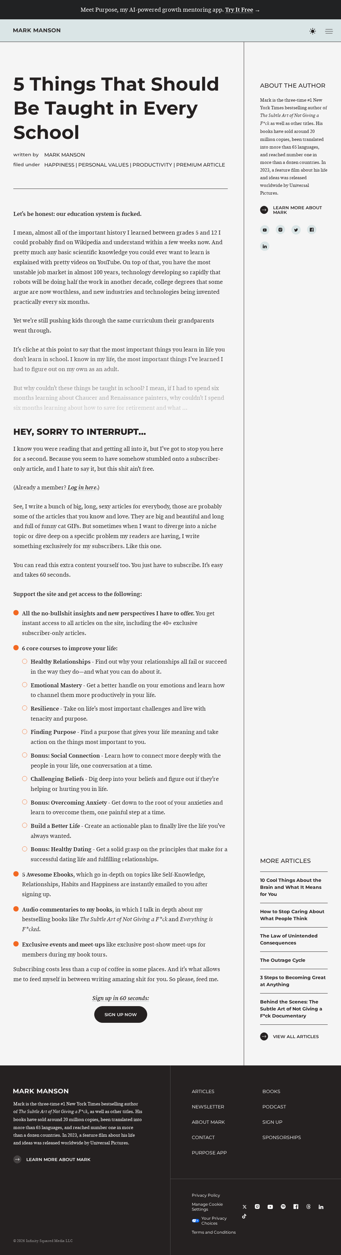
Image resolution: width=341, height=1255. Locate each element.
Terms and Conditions (214, 1232)
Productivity (152, 165)
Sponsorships (281, 1137)
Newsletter (208, 1107)
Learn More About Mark (297, 210)
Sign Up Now (121, 1014)
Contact (203, 1137)
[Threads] (308, 1211)
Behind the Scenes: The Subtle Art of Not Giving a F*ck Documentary (291, 1009)
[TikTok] (244, 1220)
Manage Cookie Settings (207, 1207)
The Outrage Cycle (282, 960)
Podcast (274, 1107)
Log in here (82, 487)
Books (271, 1091)
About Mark (208, 1122)
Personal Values (103, 165)
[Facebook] (296, 1211)
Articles (203, 1091)
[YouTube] (270, 1211)
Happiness (59, 165)
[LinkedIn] (321, 1211)
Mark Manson (64, 155)
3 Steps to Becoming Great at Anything (293, 980)
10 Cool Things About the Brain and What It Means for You (290, 887)
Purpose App (209, 1153)
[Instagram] (257, 1211)
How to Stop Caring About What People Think (292, 915)
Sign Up (272, 1122)
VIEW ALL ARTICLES (296, 1036)
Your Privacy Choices (214, 1221)
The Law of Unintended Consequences (289, 939)
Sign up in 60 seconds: (120, 998)
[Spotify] (283, 1211)
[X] (244, 1211)
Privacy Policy (206, 1195)
